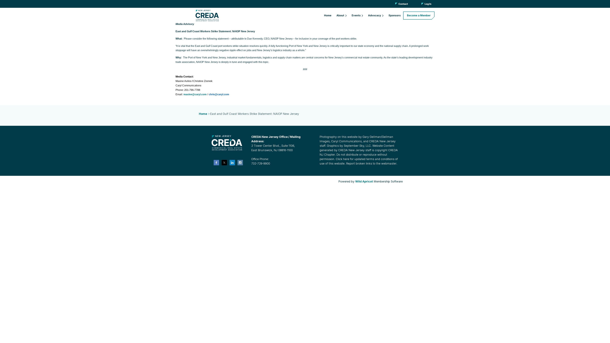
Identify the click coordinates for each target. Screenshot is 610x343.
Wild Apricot (364, 181)
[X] (224, 162)
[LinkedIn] (232, 162)
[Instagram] (240, 162)
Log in (428, 4)
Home (203, 113)
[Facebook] (216, 162)
